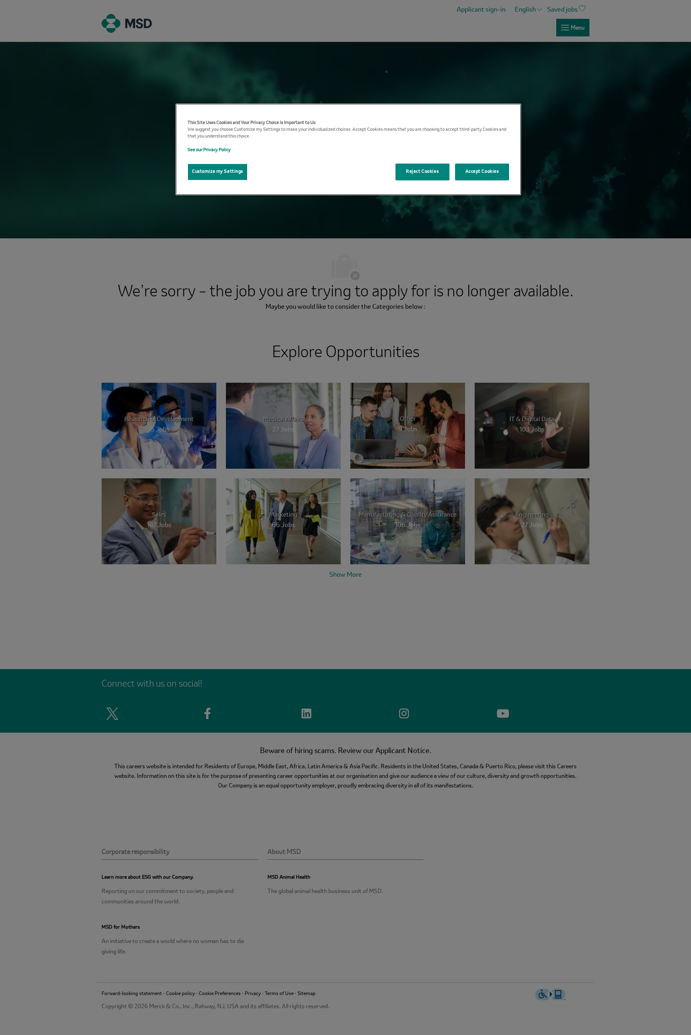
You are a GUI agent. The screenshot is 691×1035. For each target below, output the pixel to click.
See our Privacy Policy (209, 150)
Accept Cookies (482, 171)
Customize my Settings (217, 171)
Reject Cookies (422, 171)
